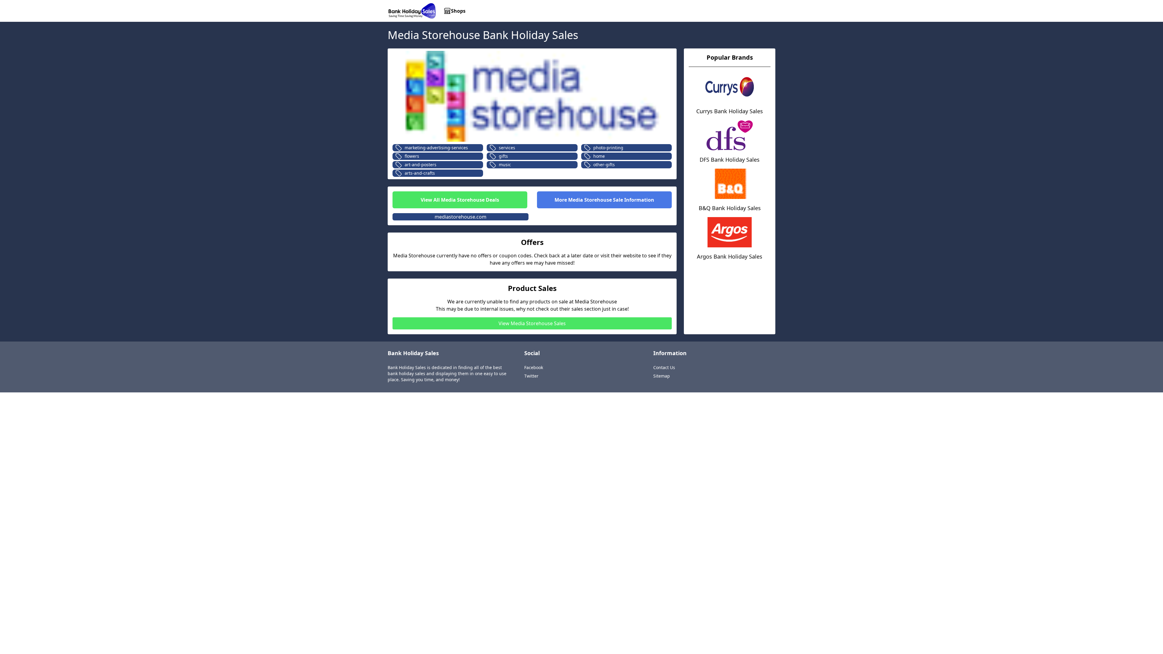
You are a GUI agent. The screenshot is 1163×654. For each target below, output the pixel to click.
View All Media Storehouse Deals (460, 200)
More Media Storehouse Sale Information (604, 200)
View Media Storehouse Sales (532, 323)
